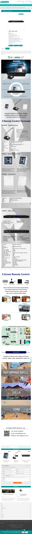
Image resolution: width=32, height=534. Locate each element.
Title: (4, 469)
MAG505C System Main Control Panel (6, 461)
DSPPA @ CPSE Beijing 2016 (8, 494)
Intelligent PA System (9, 7)
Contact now (11, 45)
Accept (27, 532)
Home (2, 5)
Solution (17, 5)
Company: (3, 473)
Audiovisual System (12, 5)
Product (8, 5)
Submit (17, 482)
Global (30, 1)
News (23, 5)
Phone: (17, 471)
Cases (20, 5)
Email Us (28, 465)
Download (25, 5)
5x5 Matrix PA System (15, 7)
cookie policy (16, 532)
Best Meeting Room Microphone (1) (23, 495)
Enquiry (17, 473)
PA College (2, 514)
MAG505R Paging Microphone (16, 461)
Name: (17, 469)
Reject (23, 532)
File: (4, 475)
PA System (11, 526)
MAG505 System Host (22, 7)
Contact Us (29, 5)
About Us (4, 5)
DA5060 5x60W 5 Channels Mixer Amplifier (26, 461)
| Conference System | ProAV (17, 526)
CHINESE (26, 1)
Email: (4, 471)
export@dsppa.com (13, 524)
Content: (4, 477)
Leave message (16, 45)
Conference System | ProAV (21, 1)
